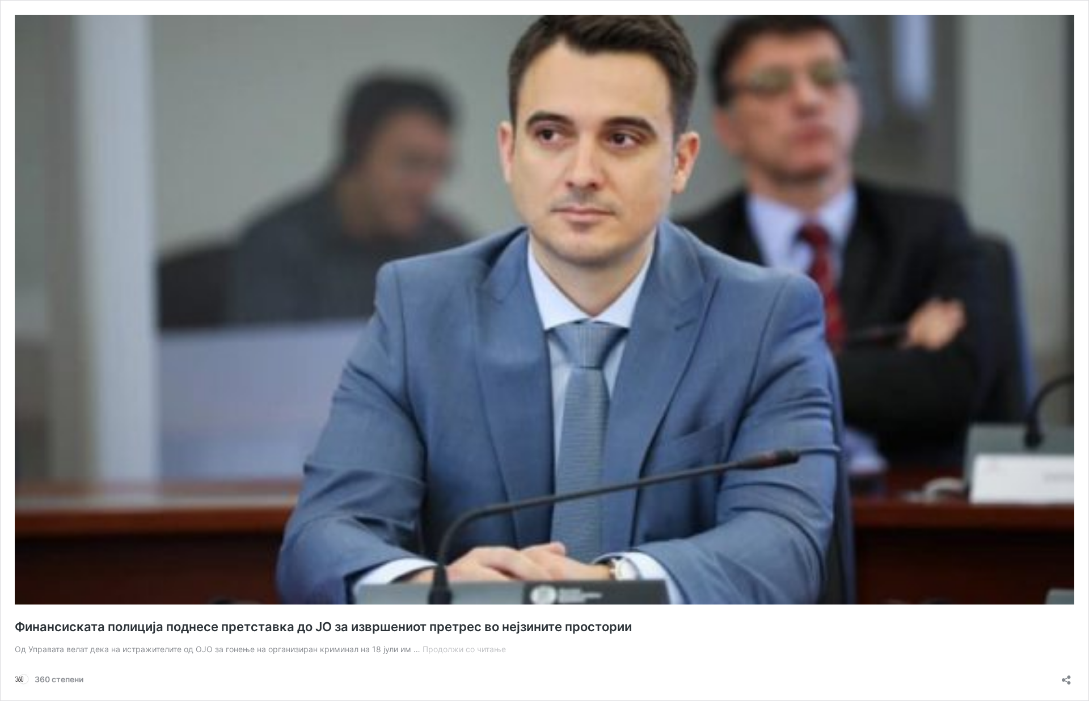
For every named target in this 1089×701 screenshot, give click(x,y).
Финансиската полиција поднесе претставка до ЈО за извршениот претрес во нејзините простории (323, 626)
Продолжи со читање (464, 649)
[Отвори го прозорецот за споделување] (1066, 676)
